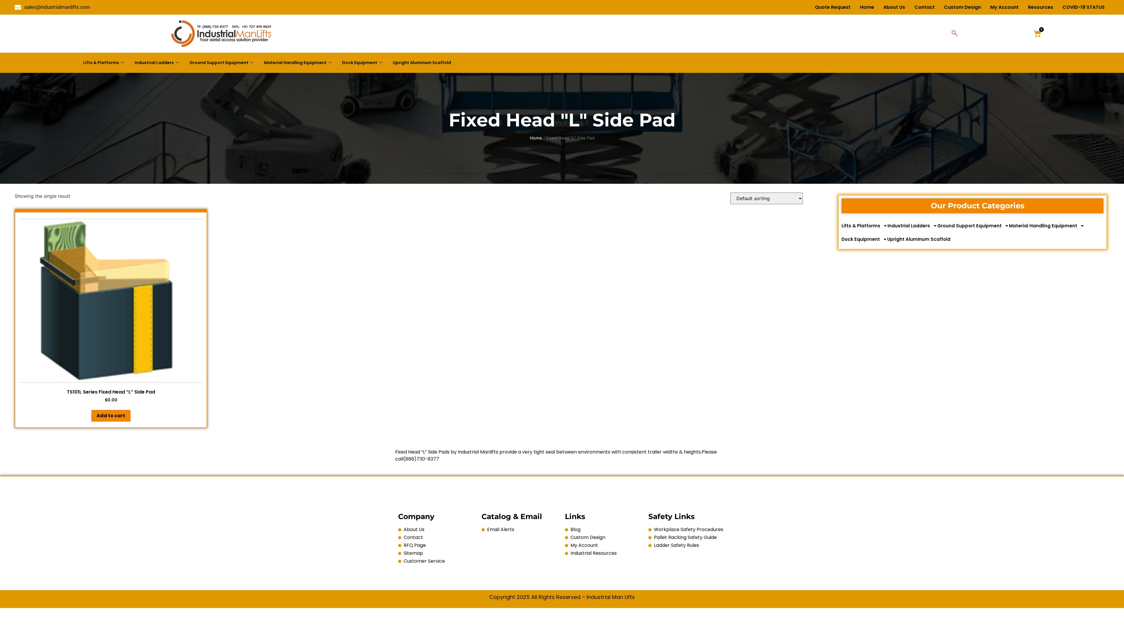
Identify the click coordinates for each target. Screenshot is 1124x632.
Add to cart (111, 415)
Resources (1040, 7)
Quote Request (833, 7)
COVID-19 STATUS (1084, 7)
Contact (924, 7)
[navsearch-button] (954, 34)
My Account (1004, 7)
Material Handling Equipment (295, 63)
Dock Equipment (359, 63)
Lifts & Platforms (101, 63)
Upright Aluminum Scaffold (422, 63)
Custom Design (962, 7)
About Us (894, 7)
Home (867, 7)
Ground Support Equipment (219, 63)
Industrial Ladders (154, 63)
